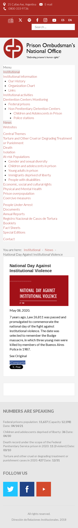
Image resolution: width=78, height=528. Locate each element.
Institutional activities (18, 95)
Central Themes (14, 134)
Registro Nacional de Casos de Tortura (30, 218)
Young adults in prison (23, 170)
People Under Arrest (18, 205)
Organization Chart (21, 86)
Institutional (11, 72)
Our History (16, 81)
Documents (11, 209)
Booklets (9, 223)
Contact (9, 239)
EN (70, 20)
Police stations (24, 118)
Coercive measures (17, 198)
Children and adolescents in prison (32, 166)
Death (7, 147)
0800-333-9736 (18, 8)
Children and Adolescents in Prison (38, 113)
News (7, 122)
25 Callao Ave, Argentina (22, 4)
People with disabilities (24, 180)
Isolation (9, 152)
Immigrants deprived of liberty (29, 175)
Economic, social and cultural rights (27, 184)
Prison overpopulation (18, 193)
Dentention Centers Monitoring (25, 99)
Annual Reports (14, 214)
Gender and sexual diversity (27, 161)
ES (62, 20)
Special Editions (14, 232)
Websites (10, 127)
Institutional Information (20, 76)
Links (12, 90)
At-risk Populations (16, 157)
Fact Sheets (11, 228)
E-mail (48, 4)
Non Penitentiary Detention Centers (34, 108)
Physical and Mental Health (22, 189)
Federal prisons (19, 104)
